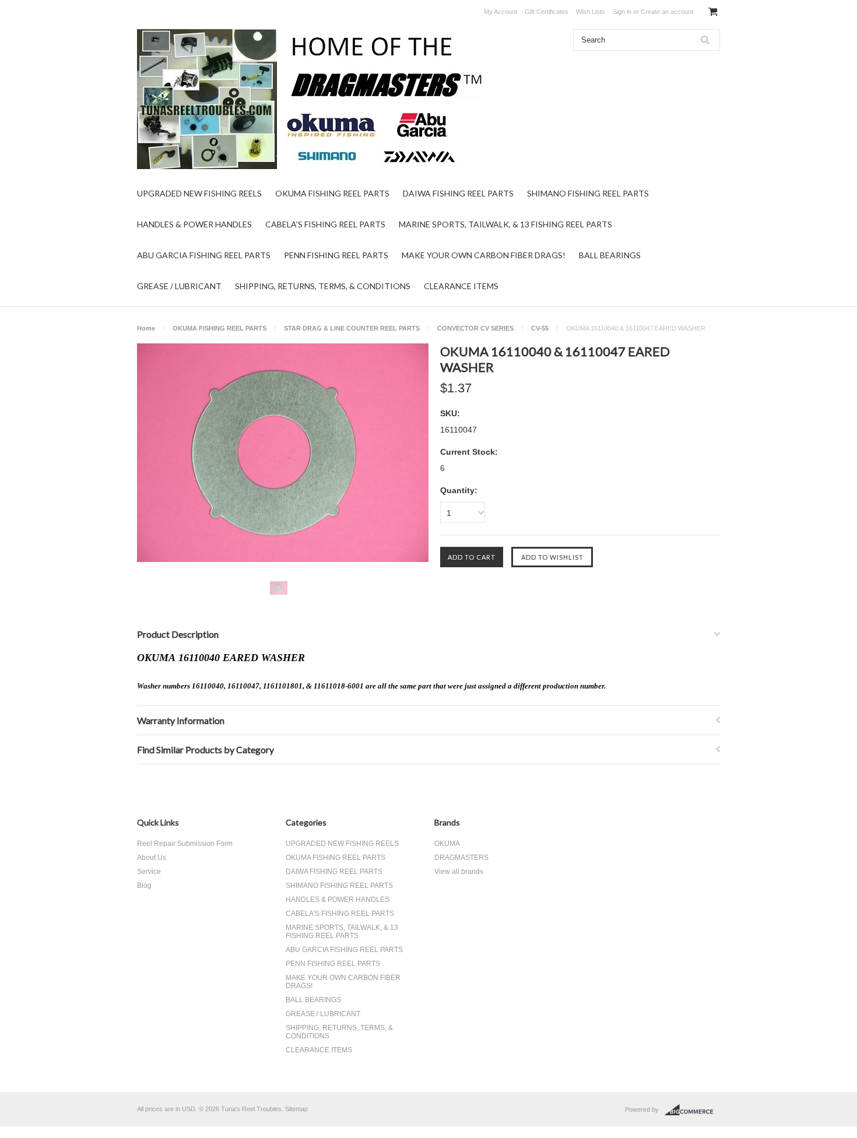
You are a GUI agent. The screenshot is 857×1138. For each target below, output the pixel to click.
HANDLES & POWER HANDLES (194, 224)
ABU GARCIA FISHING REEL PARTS (204, 255)
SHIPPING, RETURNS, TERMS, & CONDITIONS (322, 286)
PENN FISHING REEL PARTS (336, 255)
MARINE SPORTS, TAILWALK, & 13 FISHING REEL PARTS (505, 224)
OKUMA (447, 844)
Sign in (622, 11)
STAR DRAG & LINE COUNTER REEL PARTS (352, 328)
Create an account (667, 11)
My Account (500, 11)
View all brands (458, 871)
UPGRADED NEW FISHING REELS (199, 193)
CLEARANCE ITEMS (461, 286)
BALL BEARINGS (610, 255)
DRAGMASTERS (461, 858)
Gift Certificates (546, 11)
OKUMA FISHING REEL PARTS (332, 193)
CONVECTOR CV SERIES (475, 328)
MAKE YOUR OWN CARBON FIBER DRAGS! (484, 255)
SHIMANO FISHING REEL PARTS (588, 193)
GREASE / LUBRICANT (179, 286)
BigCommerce (692, 1110)
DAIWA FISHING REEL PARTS (458, 193)
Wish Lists (590, 11)
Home (146, 328)
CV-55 (540, 328)
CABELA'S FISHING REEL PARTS (325, 224)
